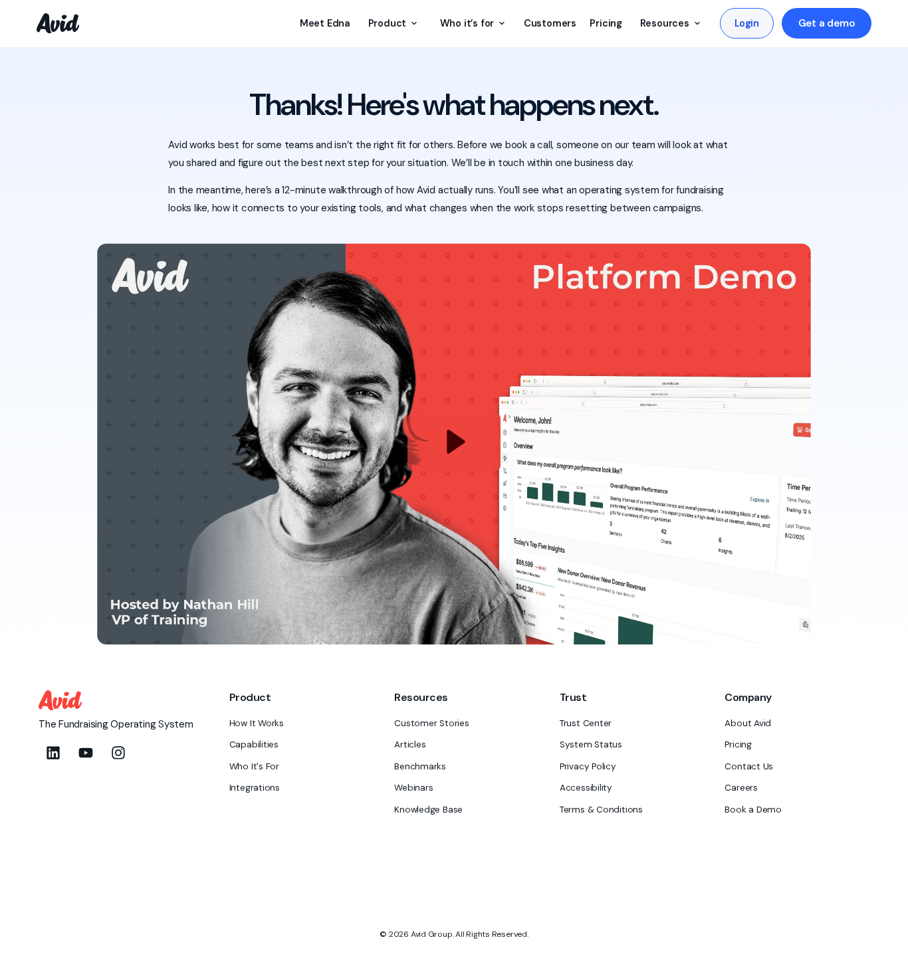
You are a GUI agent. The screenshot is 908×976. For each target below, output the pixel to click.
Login (747, 23)
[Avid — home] (58, 23)
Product (387, 23)
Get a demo (826, 23)
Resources (664, 23)
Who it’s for (467, 23)
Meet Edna (325, 23)
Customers (550, 23)
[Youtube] (85, 752)
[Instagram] (118, 752)
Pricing (606, 23)
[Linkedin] (53, 752)
